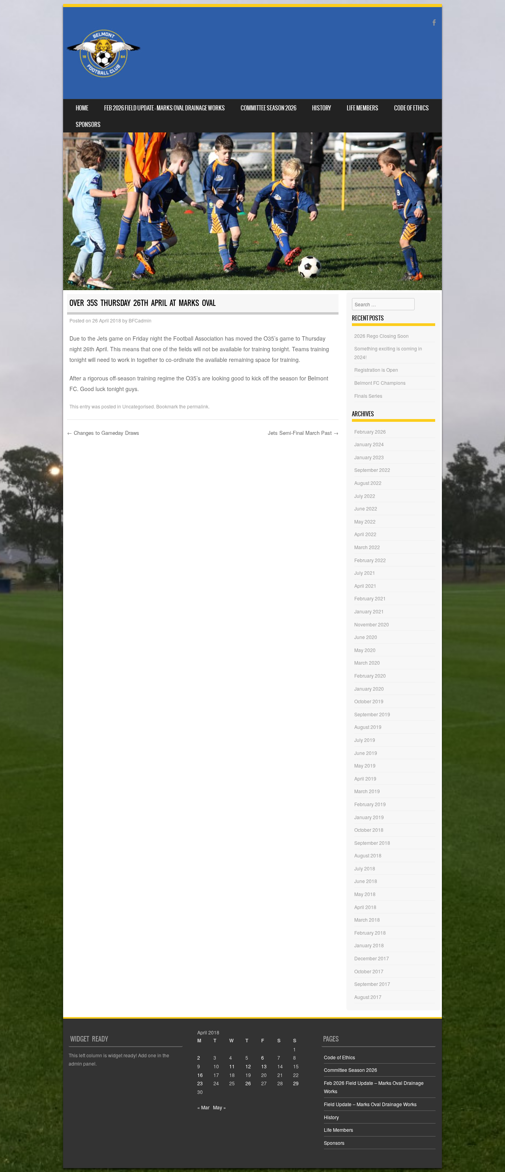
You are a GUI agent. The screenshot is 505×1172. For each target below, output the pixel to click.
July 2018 (364, 868)
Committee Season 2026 (268, 108)
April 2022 (365, 534)
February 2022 (370, 560)
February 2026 (370, 431)
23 (200, 1083)
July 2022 (364, 495)
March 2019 (367, 791)
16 (200, 1074)
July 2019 (364, 739)
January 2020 (369, 688)
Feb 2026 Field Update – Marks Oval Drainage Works (164, 108)
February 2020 (370, 675)
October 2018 (368, 829)
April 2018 (365, 907)
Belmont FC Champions (380, 382)
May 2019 (365, 765)
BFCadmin (140, 320)
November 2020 (371, 624)
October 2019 (368, 701)
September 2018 (372, 842)
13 (264, 1066)
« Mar (203, 1107)
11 (232, 1066)
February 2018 (370, 932)
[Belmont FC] (103, 53)
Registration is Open (376, 369)
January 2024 (369, 444)
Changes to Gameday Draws (103, 432)
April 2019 (365, 778)
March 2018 (367, 919)
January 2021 (369, 611)
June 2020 (365, 637)
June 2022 (365, 508)
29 (296, 1083)
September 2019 (372, 714)
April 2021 (365, 585)
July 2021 (364, 572)
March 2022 (367, 547)
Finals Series (368, 395)
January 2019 (369, 817)
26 (248, 1083)
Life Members (362, 108)
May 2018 (365, 894)
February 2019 (370, 804)
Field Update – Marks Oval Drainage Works (370, 1104)
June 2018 (365, 881)
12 (248, 1066)
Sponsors (88, 124)
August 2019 (368, 726)
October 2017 (368, 971)
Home (82, 108)
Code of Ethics (411, 108)
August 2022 (368, 482)
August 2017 (368, 996)
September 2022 (372, 469)
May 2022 (365, 521)
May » (219, 1107)
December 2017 (371, 958)
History (321, 108)
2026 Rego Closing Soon (381, 335)
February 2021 (370, 598)
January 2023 (369, 457)
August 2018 (368, 855)
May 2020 (365, 650)
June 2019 (365, 752)
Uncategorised (138, 406)
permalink (197, 406)
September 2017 (372, 983)
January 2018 (369, 945)
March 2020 (367, 662)
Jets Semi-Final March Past (303, 432)
